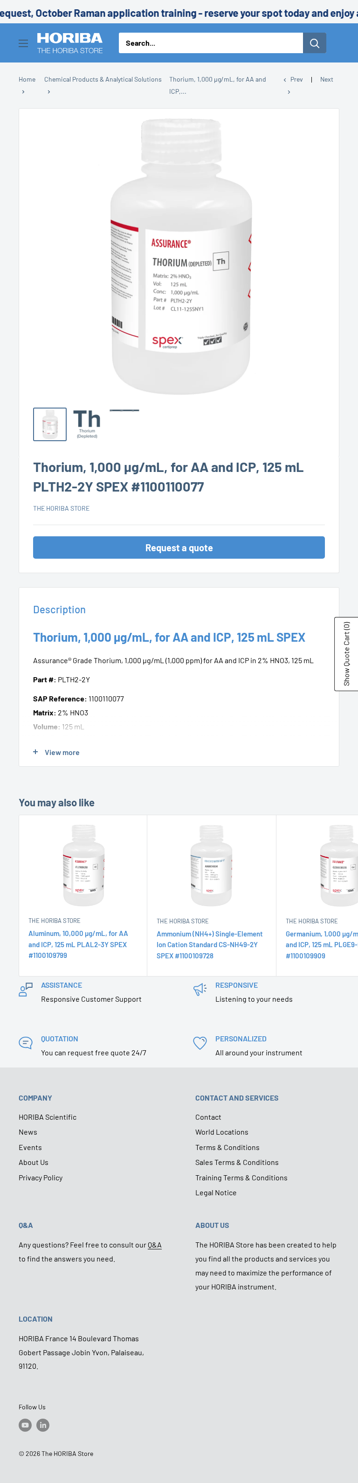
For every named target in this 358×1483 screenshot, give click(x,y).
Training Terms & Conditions (241, 1177)
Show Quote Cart (346, 654)
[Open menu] (23, 43)
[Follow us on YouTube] (25, 1425)
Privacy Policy (40, 1177)
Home (27, 79)
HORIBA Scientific (47, 1116)
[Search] (314, 43)
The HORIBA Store (61, 508)
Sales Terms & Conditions (237, 1161)
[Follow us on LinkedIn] (42, 1425)
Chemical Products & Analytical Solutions (103, 79)
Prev (296, 79)
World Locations (221, 1131)
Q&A (155, 1244)
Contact (208, 1116)
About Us (33, 1161)
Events (30, 1147)
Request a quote (179, 547)
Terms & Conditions (227, 1147)
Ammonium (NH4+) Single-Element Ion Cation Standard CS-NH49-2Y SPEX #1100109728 (210, 944)
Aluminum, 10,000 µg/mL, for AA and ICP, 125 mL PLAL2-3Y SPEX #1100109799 (78, 944)
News (28, 1131)
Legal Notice (216, 1192)
